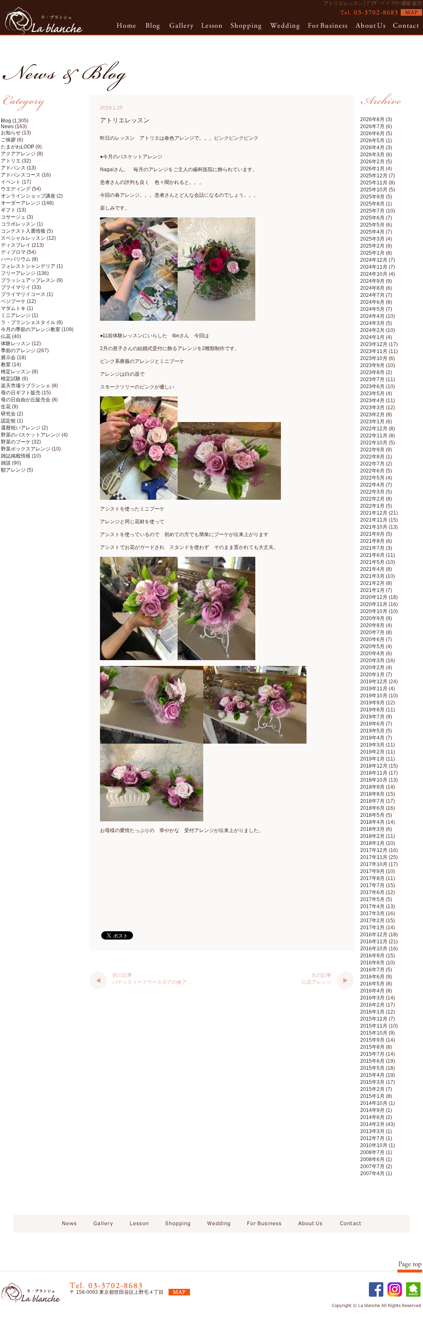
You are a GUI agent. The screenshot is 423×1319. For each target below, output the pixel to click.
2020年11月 (373, 604)
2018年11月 (373, 773)
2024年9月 (372, 281)
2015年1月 (372, 1096)
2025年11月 (373, 183)
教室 (6, 364)
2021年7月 (372, 548)
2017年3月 (372, 913)
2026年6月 (372, 133)
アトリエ (11, 161)
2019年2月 (372, 752)
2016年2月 (372, 1005)
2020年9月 (372, 618)
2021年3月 (372, 576)
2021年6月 (372, 555)
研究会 (8, 414)
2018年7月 (372, 801)
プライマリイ (16, 287)
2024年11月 (373, 267)
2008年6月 (372, 1159)
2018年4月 (372, 822)
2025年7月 (372, 211)
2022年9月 (372, 450)
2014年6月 (372, 1117)
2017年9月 (372, 871)
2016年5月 (372, 984)
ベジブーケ (13, 301)
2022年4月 (372, 485)
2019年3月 (372, 745)
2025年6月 (372, 218)
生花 (6, 407)
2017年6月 (372, 892)
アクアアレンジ (18, 154)
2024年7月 (372, 295)
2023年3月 (372, 407)
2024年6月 (372, 302)
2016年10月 (373, 949)
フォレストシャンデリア (28, 266)
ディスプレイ (16, 245)
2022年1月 (372, 506)
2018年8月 (372, 794)
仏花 (6, 336)
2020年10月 (373, 611)
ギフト (8, 210)
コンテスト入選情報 (23, 231)
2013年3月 (372, 1131)
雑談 (6, 463)
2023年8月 (372, 372)
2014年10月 (373, 1103)
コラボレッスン (18, 224)
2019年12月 (373, 682)
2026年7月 (372, 126)
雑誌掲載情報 (16, 456)
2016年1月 (372, 1012)
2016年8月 (372, 963)
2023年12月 (373, 344)
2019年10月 (373, 696)
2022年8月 (372, 457)
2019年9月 (372, 703)
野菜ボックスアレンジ (25, 449)
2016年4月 (372, 991)
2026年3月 (372, 154)
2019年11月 (373, 689)
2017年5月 (372, 899)
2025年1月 (372, 253)
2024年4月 (372, 316)
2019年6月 (372, 724)
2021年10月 (373, 527)
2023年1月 (372, 422)
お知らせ (11, 133)
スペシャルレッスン (23, 238)
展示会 (8, 357)
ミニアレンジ (16, 315)
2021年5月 (372, 562)
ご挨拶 (8, 140)
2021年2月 (372, 583)
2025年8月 (372, 204)
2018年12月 (373, 766)
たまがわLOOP (17, 147)
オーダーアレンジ (20, 203)
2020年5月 (372, 646)
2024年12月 (373, 260)
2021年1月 (372, 590)
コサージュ (13, 217)
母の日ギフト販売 (20, 393)
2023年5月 (372, 393)
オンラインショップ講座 (28, 196)
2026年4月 (372, 147)
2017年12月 (373, 850)
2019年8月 (372, 710)
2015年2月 (372, 1089)
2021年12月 (373, 513)
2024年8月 (372, 288)
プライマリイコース (23, 294)
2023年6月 (372, 386)
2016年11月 (373, 942)
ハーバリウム (16, 259)
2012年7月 (372, 1138)
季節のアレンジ (18, 350)
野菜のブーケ (16, 442)
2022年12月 (373, 429)
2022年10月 (373, 443)
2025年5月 (372, 225)
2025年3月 (372, 239)
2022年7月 (372, 464)
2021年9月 (372, 534)
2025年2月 (372, 246)
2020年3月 (372, 660)
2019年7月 (372, 717)
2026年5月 (372, 140)
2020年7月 (372, 632)
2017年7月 (372, 885)
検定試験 (11, 379)
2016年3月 (372, 998)
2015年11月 (373, 1026)
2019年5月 (372, 731)
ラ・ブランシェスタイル (28, 322)
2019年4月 (372, 738)
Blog (6, 121)
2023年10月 (373, 358)
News (7, 126)
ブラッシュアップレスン (28, 280)
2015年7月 (372, 1054)
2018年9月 (372, 787)
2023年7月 (372, 379)
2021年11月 (373, 520)
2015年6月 (372, 1061)
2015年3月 (372, 1082)
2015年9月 (372, 1040)
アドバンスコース (20, 175)
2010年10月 (373, 1145)
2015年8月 (372, 1047)
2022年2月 (372, 499)
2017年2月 (372, 920)
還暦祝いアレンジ (20, 428)
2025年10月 (373, 190)
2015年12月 (373, 1019)
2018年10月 (373, 780)
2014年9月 (372, 1110)
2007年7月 (372, 1166)
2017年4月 (372, 906)
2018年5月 (372, 815)
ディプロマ (13, 252)
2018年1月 (372, 843)
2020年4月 (372, 653)
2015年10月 (373, 1033)
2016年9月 (372, 956)
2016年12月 (373, 934)
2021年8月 (372, 541)
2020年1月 (372, 674)
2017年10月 (373, 864)
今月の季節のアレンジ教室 (30, 329)
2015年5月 (372, 1068)
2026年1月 (372, 169)
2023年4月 (372, 400)
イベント (11, 182)
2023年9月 (372, 365)
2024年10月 (373, 274)
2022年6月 (372, 471)
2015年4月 (372, 1075)
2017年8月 (372, 878)
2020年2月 (372, 667)
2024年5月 (372, 309)
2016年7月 (372, 970)
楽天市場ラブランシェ (25, 386)
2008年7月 (372, 1152)
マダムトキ (13, 308)
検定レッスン (16, 371)
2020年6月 (372, 639)
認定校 (8, 421)
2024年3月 (372, 323)
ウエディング (16, 189)
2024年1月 (372, 337)
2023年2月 (372, 414)
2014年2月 (372, 1124)
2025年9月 (372, 197)
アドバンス (13, 168)
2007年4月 (372, 1173)
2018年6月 (372, 808)
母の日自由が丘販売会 (25, 400)
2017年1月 (372, 927)
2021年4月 (372, 569)
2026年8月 (372, 119)
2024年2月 (372, 330)
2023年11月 (373, 351)
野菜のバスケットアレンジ (30, 435)
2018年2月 (372, 836)
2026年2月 (372, 162)
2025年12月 (373, 176)
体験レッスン (16, 343)
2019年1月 (372, 759)
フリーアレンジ (18, 273)
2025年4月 (372, 232)
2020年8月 (372, 625)
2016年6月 (372, 977)
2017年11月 (373, 857)
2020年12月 (373, 597)
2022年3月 (372, 492)
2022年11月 (373, 436)
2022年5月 (372, 478)
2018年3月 (372, 829)
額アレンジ (13, 470)
